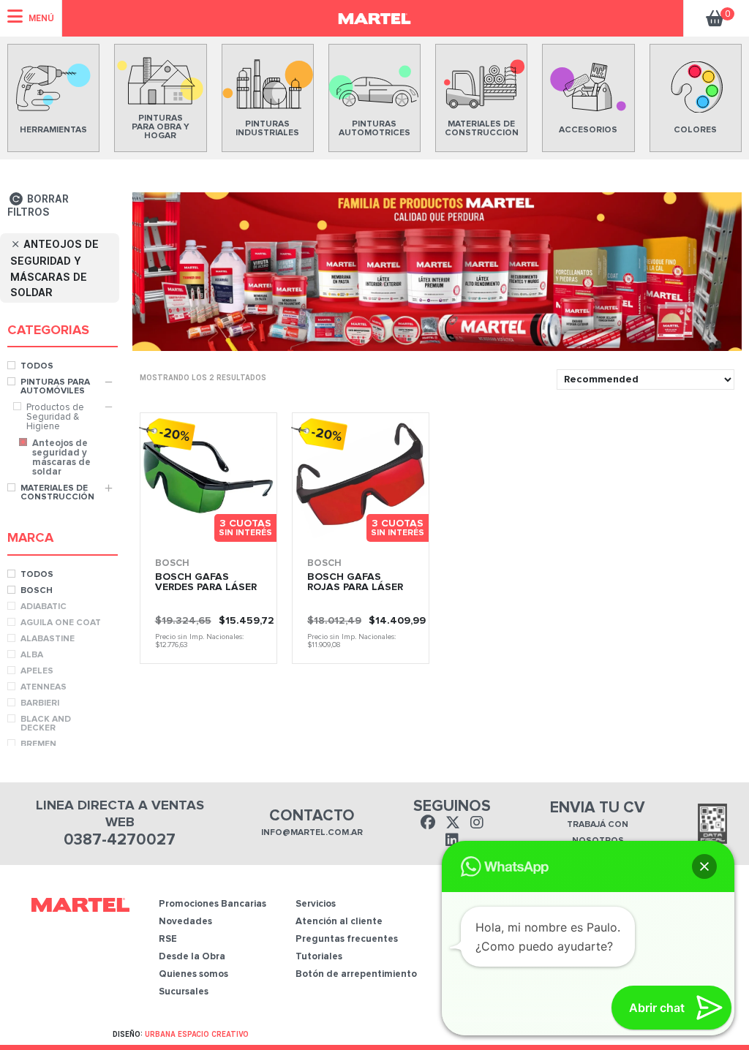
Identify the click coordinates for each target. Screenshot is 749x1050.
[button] (704, 866)
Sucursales (183, 992)
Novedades (185, 921)
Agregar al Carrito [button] (238, 534)
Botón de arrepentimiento (356, 974)
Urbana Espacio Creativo (197, 1034)
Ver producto (169, 534)
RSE (168, 939)
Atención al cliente (339, 921)
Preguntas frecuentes (347, 939)
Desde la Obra (192, 957)
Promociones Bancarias (212, 904)
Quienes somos (193, 974)
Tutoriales (319, 957)
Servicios (316, 904)
